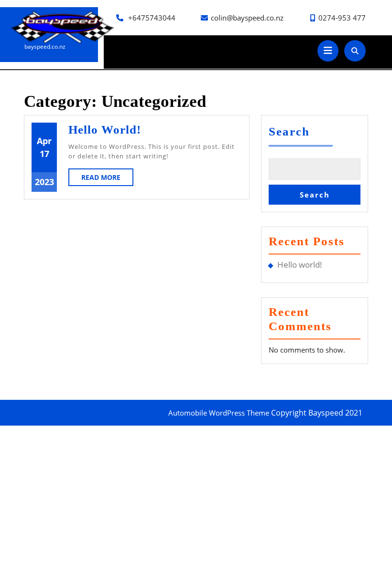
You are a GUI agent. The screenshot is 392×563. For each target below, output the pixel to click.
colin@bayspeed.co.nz (247, 17)
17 (44, 153)
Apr (44, 140)
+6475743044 (151, 17)
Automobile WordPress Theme (218, 412)
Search (289, 131)
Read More (107, 179)
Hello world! (104, 129)
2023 (44, 182)
